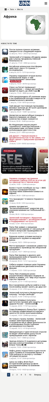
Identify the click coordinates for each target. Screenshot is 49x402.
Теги (12, 9)
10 (30, 374)
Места (20, 9)
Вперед (37, 374)
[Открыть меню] (45, 3)
